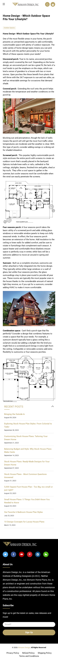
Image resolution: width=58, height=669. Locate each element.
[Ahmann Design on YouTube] (21, 554)
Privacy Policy (12, 653)
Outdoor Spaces (9, 28)
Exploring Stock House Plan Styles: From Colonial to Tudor (28, 425)
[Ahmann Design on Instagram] (37, 554)
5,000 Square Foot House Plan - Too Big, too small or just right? (28, 488)
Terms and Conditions (29, 656)
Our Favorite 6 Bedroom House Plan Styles (23, 512)
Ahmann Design (24, 647)
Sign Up (29, 632)
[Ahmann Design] (25, 4)
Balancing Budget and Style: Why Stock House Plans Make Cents (28, 450)
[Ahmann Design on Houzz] (46, 554)
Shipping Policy (45, 653)
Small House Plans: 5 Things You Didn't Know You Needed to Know (27, 501)
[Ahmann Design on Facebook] (13, 554)
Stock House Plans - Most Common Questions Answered (25, 476)
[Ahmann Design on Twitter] (5, 554)
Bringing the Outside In (14, 414)
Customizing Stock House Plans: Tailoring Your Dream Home (25, 438)
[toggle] (52, 406)
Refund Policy (28, 653)
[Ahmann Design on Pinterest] (29, 554)
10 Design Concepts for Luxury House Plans (24, 522)
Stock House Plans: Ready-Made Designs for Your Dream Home (27, 463)
